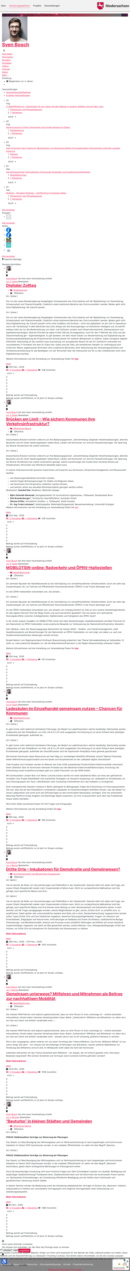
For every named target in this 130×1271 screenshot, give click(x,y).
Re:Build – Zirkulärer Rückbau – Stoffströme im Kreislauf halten (36, 193)
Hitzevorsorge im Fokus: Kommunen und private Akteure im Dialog (38, 127)
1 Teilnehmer (16, 112)
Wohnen (14, 154)
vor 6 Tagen (12, 564)
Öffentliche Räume (21, 428)
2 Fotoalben (15, 370)
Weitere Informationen (58, 1269)
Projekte (37, 5)
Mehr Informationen (16, 933)
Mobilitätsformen (18, 175)
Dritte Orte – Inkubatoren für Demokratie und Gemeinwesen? (63, 869)
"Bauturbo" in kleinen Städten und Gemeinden (49, 1121)
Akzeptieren (8, 1265)
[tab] (18, 92)
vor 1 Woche (12, 865)
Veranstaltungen (52, 5)
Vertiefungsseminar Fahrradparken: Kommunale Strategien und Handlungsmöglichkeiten (48, 172)
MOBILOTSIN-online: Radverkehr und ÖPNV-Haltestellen (59, 567)
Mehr (8, 364)
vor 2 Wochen (12, 1117)
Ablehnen (23, 1265)
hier (77, 359)
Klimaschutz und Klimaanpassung (26, 109)
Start (3, 5)
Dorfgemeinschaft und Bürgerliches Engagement (36, 874)
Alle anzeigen (8, 210)
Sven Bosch (15, 44)
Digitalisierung (17, 130)
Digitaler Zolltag (21, 285)
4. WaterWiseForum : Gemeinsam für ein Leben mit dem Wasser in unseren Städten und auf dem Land (54, 106)
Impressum (76, 1269)
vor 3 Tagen (12, 281)
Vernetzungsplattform (19, 5)
